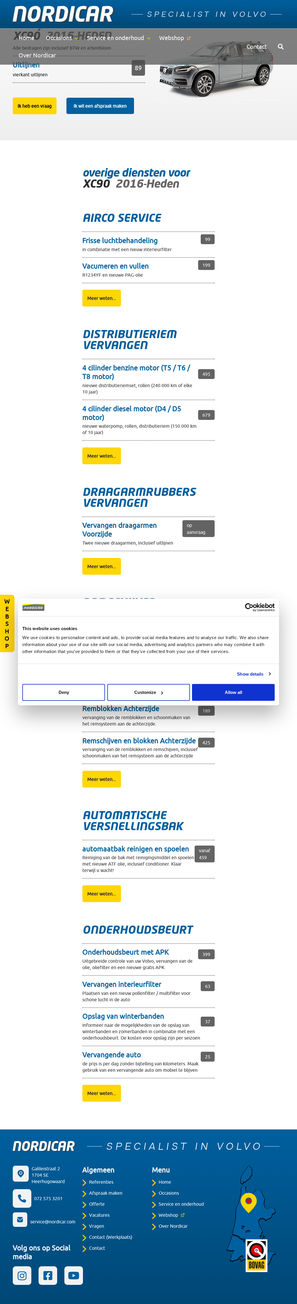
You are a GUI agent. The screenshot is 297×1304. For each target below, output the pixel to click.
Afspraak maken (105, 1193)
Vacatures (99, 1215)
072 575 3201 (48, 1198)
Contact (257, 46)
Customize (145, 692)
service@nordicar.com (52, 1221)
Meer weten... (101, 298)
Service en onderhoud (115, 38)
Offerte (97, 1204)
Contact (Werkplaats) (110, 1237)
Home (26, 38)
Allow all (233, 692)
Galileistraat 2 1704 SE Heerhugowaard (48, 1175)
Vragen (96, 1226)
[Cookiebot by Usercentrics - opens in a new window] (249, 607)
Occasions (59, 38)
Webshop (171, 38)
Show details (250, 673)
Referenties (101, 1182)
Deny (64, 692)
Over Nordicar (37, 55)
